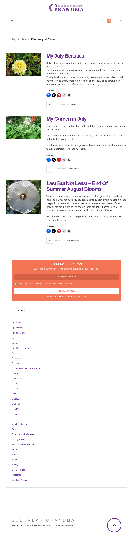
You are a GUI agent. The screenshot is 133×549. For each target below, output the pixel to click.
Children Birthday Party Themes (26, 368)
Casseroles (17, 358)
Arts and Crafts (18, 333)
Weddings (16, 475)
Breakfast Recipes (20, 348)
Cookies (15, 373)
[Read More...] (50, 104)
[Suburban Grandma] (66, 7)
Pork (14, 429)
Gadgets (16, 399)
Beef (14, 338)
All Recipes (17, 323)
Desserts (16, 389)
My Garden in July (66, 119)
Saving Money (18, 439)
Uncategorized (18, 470)
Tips (14, 455)
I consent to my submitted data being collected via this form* (44, 284)
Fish (14, 394)
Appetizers (17, 328)
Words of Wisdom (20, 480)
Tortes (14, 460)
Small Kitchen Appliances (23, 444)
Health (15, 409)
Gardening (74, 169)
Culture (73, 104)
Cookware (16, 378)
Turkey (15, 465)
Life (13, 419)
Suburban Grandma (43, 520)
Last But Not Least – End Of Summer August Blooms (76, 186)
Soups (15, 449)
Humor (15, 414)
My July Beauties (65, 56)
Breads (15, 343)
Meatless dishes (19, 424)
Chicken (15, 363)
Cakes (15, 353)
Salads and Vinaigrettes (23, 434)
